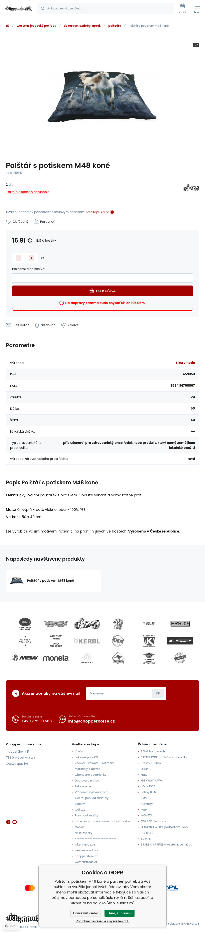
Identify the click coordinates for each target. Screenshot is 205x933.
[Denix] (118, 624)
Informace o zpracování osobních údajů (103, 821)
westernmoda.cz (86, 850)
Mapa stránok (27, 927)
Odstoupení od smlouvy (92, 798)
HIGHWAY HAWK (152, 781)
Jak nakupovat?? (86, 757)
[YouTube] (14, 822)
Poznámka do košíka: (28, 269)
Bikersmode (185, 362)
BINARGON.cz (190, 924)
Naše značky (83, 833)
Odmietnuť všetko (85, 913)
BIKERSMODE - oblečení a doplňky (164, 757)
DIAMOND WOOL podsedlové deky (164, 827)
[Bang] (25, 624)
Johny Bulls (148, 792)
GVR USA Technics (153, 821)
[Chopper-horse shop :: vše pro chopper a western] (7, 25)
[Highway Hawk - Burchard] (56, 641)
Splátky (80, 804)
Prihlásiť (158, 693)
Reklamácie (83, 786)
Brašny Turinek (151, 763)
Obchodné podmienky (90, 775)
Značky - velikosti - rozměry (94, 763)
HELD (144, 775)
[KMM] (118, 641)
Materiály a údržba (87, 769)
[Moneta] (56, 658)
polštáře (114, 26)
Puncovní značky (86, 815)
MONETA (147, 815)
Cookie (79, 827)
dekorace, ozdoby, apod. (82, 26)
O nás (79, 751)
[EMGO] (180, 624)
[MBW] (25, 658)
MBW (144, 810)
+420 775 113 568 (37, 721)
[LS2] (180, 641)
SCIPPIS (146, 839)
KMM (144, 798)
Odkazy (80, 810)
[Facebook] (8, 822)
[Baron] (56, 624)
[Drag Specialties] (149, 624)
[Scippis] (118, 658)
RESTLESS (147, 833)
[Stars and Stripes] (149, 658)
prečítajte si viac (97, 212)
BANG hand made (153, 751)
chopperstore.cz (86, 856)
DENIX (145, 769)
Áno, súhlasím (120, 913)
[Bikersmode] (191, 188)
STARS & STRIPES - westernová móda (166, 845)
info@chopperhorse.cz (91, 721)
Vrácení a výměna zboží (92, 792)
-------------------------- (96, 839)
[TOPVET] (180, 658)
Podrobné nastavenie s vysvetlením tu (103, 921)
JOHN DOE (148, 786)
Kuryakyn (147, 804)
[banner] (18, 8)
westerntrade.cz (86, 862)
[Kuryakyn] (149, 641)
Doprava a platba (87, 781)
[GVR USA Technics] (25, 641)
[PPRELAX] (87, 658)
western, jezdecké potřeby (36, 26)
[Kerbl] (87, 641)
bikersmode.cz (85, 845)
